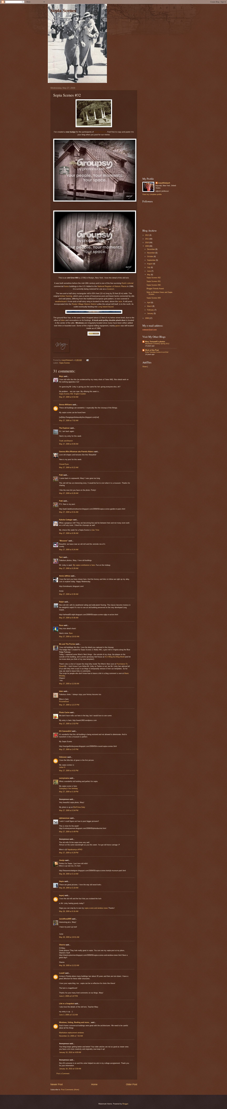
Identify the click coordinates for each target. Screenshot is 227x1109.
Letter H (62, 767)
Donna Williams (65, 405)
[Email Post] (87, 360)
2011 (147, 239)
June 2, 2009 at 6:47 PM (68, 996)
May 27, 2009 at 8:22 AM (68, 467)
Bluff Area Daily (79, 807)
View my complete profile (152, 194)
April (149, 302)
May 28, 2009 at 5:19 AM (68, 888)
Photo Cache (64, 712)
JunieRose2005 (65, 919)
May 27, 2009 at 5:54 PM (68, 810)
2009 (147, 246)
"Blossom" (63, 541)
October (150, 256)
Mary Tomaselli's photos (155, 342)
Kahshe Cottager (66, 520)
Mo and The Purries (67, 644)
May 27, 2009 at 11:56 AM (69, 684)
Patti (61, 475)
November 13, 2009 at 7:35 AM (71, 1036)
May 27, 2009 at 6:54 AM (68, 397)
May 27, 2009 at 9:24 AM (68, 550)
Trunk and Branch (66, 441)
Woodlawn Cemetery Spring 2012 (157, 344)
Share (144, 367)
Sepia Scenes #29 (154, 298)
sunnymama (64, 778)
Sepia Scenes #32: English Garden (72, 394)
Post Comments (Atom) (70, 1090)
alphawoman (64, 818)
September (151, 260)
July (149, 267)
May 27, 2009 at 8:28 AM (68, 493)
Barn (71, 633)
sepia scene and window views (96, 908)
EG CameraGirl (65, 731)
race (120, 301)
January (150, 313)
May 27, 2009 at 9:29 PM (68, 853)
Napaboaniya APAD (74, 849)
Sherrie (62, 945)
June (149, 271)
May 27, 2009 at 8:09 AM (68, 444)
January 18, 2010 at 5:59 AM (70, 1069)
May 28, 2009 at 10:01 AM (69, 937)
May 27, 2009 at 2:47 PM (68, 749)
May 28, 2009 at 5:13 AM (68, 874)
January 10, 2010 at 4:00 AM (70, 1052)
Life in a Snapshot (66, 1004)
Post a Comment (62, 1074)
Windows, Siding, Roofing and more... (74, 1022)
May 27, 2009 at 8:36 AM (68, 533)
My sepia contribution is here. (84, 565)
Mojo (61, 376)
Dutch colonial (127, 283)
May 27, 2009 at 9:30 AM (68, 594)
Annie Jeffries (64, 576)
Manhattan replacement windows (71, 1033)
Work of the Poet (152, 350)
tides (63, 320)
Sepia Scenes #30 (154, 285)
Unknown (63, 757)
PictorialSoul (64, 701)
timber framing (66, 296)
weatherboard (61, 301)
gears (117, 326)
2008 (147, 318)
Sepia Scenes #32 (154, 278)
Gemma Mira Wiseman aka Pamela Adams (76, 452)
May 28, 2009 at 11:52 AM (69, 965)
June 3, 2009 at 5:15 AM (68, 1015)
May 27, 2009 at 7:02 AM (68, 420)
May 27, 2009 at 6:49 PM (68, 832)
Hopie (61, 881)
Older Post (131, 1084)
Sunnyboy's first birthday (68, 788)
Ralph (61, 602)
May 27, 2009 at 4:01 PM (68, 771)
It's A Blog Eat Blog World (114, 657)
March (149, 306)
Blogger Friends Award (155, 289)
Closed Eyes (64, 464)
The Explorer (64, 428)
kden (61, 691)
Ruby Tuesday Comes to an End (156, 352)
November (151, 253)
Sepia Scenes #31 (154, 281)
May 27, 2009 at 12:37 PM (69, 705)
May (149, 275)
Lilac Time (95, 530)
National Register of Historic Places (112, 286)
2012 (147, 235)
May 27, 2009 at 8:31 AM (68, 512)
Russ (61, 625)
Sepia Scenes (63, 10)
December (151, 249)
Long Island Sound (105, 307)
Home (94, 1084)
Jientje (62, 860)
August (150, 264)
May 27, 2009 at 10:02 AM (69, 637)
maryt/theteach (164, 183)
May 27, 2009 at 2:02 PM (68, 724)
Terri (61, 557)
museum (110, 289)
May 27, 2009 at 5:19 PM (68, 792)
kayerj (61, 895)
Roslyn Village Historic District (84, 304)
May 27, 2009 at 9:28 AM (68, 568)
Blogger (125, 1104)
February (150, 310)
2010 (147, 243)
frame (66, 286)
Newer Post (56, 1084)
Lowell (62, 973)
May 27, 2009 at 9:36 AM (68, 618)
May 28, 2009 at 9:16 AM (68, 911)
